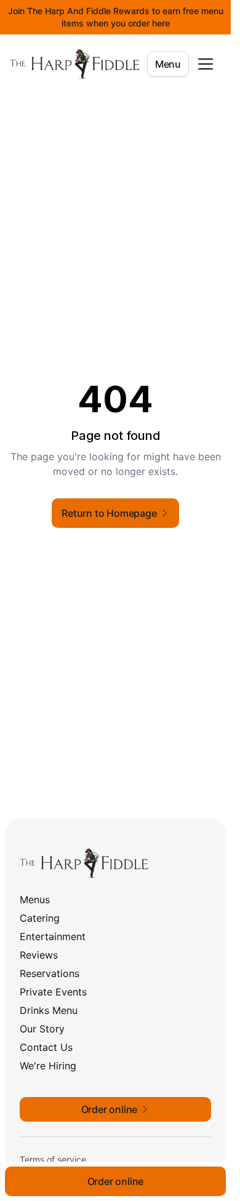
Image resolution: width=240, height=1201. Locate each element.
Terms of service (53, 1159)
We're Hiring (48, 1065)
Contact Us (46, 1047)
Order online (115, 1181)
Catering (40, 918)
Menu (168, 64)
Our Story (42, 1029)
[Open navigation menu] (205, 64)
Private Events (53, 992)
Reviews (39, 955)
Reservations (49, 973)
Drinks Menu (49, 1010)
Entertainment (53, 936)
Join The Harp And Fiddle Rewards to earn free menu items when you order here (115, 17)
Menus (35, 899)
